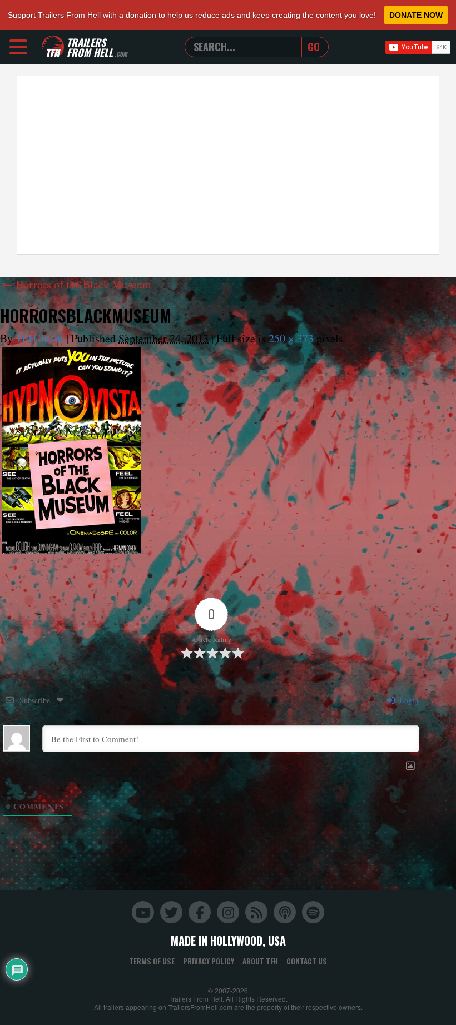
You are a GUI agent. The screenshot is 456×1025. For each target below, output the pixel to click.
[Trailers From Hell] (53, 47)
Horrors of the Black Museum (76, 284)
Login (407, 700)
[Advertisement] (228, 165)
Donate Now (416, 15)
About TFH (260, 961)
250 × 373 (291, 338)
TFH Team (39, 338)
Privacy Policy (208, 961)
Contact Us (306, 961)
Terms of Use (152, 961)
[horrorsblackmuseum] (71, 450)
